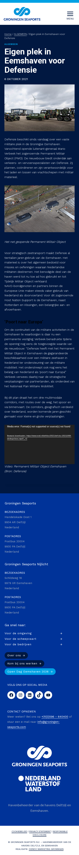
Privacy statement (40, 831)
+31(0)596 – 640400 (55, 716)
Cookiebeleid (19, 831)
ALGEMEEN (11, 44)
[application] (39, 444)
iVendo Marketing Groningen (46, 849)
